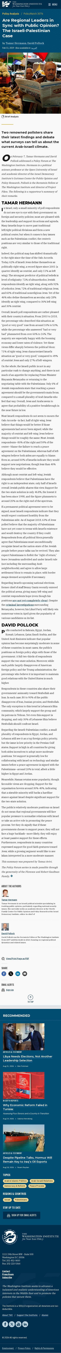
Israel (7, 1199)
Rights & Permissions (44, 1348)
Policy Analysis (11, 13)
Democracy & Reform (14, 1186)
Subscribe (7, 1277)
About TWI (7, 1315)
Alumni (45, 1315)
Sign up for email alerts (23, 1215)
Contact (6, 1271)
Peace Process (37, 1186)
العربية (34, 48)
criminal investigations (20, 604)
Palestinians (21, 1199)
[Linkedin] (17, 973)
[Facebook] (3, 973)
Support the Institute (27, 1315)
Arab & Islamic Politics (15, 1181)
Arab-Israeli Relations (42, 1181)
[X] (10, 973)
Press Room (8, 1274)
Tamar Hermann (16, 43)
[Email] (24, 973)
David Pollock (35, 43)
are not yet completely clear (29, 600)
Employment (8, 1348)
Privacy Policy (24, 1348)
